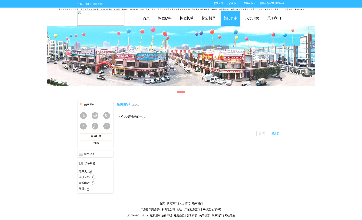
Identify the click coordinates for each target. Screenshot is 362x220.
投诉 (96, 143)
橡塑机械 (186, 18)
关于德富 (204, 215)
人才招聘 (252, 18)
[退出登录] (97, 3)
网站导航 (230, 215)
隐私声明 (192, 215)
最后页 (275, 133)
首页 (146, 18)
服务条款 (179, 215)
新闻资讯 (230, 18)
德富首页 (218, 3)
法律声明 (166, 215)
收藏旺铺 (96, 136)
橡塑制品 (208, 18)
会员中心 (231, 3)
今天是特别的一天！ (134, 116)
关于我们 (274, 18)
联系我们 (197, 203)
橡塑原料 (165, 18)
